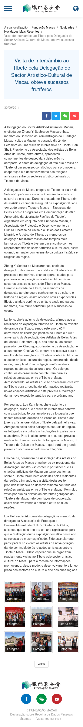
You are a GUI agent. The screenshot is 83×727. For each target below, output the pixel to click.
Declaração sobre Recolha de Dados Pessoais (41, 714)
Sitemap (25, 718)
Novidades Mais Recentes (21, 31)
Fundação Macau (43, 27)
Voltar (41, 664)
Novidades (67, 27)
